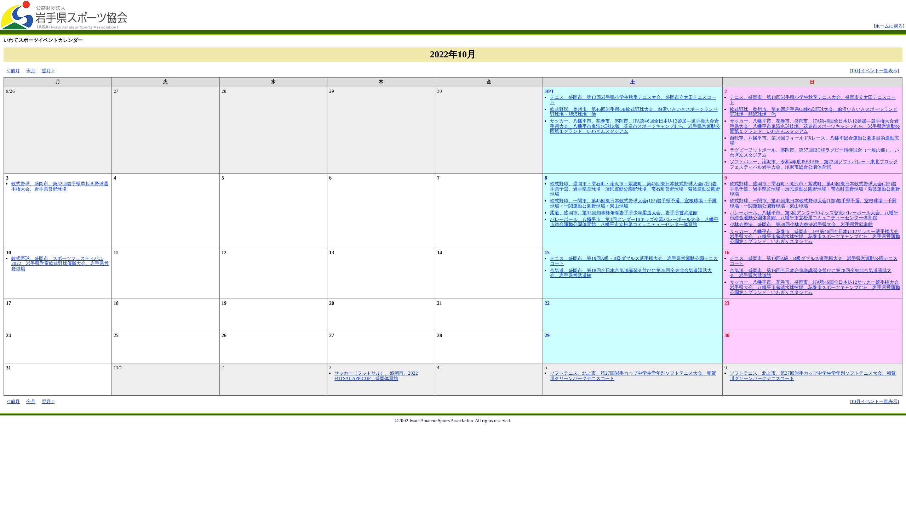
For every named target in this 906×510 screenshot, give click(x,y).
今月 (30, 70)
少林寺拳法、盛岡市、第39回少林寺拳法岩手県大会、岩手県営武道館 (801, 224)
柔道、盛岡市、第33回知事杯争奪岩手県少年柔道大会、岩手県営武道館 (624, 212)
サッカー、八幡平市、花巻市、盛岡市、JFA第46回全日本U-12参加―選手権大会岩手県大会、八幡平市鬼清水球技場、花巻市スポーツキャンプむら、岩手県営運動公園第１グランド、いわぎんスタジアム (635, 126)
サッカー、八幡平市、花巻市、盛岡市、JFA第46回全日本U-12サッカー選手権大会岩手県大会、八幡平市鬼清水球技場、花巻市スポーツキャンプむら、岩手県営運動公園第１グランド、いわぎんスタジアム (815, 236)
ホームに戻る (889, 26)
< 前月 (13, 70)
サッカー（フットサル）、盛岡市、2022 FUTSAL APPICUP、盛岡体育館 (376, 375)
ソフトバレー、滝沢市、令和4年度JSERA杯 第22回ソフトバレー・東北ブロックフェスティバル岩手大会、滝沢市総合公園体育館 (814, 164)
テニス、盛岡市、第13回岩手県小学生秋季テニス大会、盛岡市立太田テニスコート (633, 100)
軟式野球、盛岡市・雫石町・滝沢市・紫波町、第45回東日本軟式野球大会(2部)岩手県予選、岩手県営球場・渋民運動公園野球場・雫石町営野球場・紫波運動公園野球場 (635, 189)
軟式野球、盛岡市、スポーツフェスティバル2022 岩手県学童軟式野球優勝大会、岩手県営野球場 (60, 263)
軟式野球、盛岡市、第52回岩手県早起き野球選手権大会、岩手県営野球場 (59, 186)
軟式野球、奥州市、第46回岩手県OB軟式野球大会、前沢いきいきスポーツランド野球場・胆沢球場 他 (634, 112)
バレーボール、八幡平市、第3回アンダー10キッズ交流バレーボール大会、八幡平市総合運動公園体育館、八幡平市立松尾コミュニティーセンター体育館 (634, 222)
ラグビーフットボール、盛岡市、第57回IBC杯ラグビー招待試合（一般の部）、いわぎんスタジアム (814, 152)
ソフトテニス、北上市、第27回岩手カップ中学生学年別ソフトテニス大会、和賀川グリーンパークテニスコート (633, 375)
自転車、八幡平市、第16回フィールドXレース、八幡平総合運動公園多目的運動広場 (814, 140)
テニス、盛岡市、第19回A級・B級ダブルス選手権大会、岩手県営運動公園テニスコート (634, 261)
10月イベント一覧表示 (874, 70)
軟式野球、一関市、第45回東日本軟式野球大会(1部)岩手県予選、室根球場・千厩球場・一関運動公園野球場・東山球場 (633, 203)
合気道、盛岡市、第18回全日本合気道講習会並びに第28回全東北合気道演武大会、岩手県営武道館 (631, 273)
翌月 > (48, 70)
